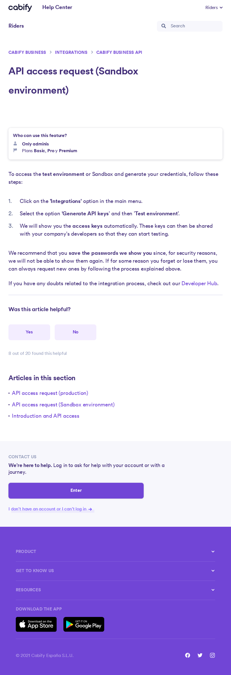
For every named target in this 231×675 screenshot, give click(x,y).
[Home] (20, 8)
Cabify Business (27, 53)
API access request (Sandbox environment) (63, 405)
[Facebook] (187, 655)
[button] (214, 8)
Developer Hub (199, 284)
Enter (76, 490)
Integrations (71, 53)
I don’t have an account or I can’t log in (47, 509)
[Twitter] (200, 655)
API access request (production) (50, 393)
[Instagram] (212, 655)
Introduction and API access (45, 416)
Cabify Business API (119, 53)
